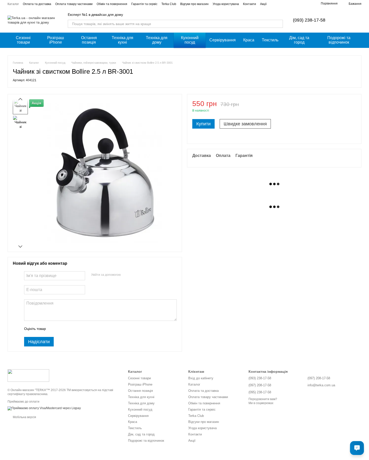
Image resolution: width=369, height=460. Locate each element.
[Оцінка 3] (70, 329)
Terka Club (168, 4)
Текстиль (270, 40)
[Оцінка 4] (78, 329)
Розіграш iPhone (55, 40)
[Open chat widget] (357, 448)
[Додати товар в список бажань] (353, 106)
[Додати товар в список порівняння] (343, 106)
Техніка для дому (156, 40)
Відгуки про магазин (194, 4)
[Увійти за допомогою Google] (134, 275)
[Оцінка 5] (86, 329)
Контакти (249, 4)
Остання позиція (89, 40)
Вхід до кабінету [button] (200, 378)
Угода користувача (226, 4)
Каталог (13, 4)
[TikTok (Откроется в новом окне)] (302, 4)
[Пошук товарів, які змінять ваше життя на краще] (279, 24)
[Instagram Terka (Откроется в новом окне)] (296, 4)
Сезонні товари (23, 40)
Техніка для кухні (122, 40)
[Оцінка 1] (54, 329)
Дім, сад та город (299, 40)
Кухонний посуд (190, 40)
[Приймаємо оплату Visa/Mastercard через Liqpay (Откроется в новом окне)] (44, 408)
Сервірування (222, 40)
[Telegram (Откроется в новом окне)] (308, 4)
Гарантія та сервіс (144, 4)
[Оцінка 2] (62, 329)
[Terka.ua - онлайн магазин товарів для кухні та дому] (28, 375)
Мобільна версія (24, 417)
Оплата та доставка (37, 4)
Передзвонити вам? (263, 399)
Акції (263, 4)
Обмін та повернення (112, 4)
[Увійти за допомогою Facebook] (126, 275)
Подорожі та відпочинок (338, 40)
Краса (248, 40)
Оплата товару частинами (74, 4)
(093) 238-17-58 (309, 20)
